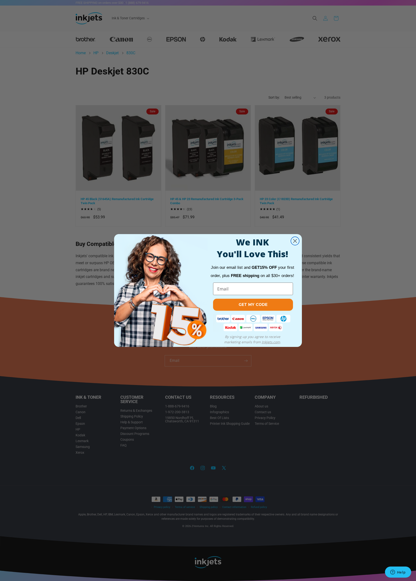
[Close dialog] (295, 241)
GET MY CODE (253, 304)
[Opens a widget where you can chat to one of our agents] (398, 573)
